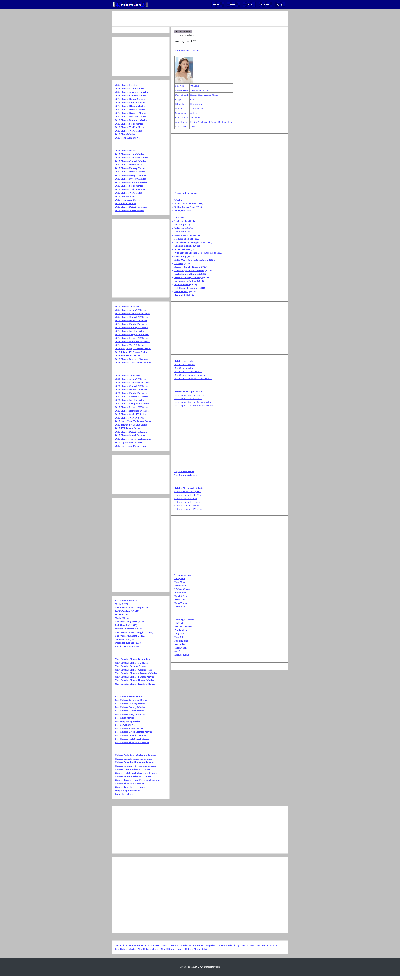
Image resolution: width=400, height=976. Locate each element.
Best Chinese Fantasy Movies (130, 707)
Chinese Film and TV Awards (262, 945)
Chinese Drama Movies (185, 498)
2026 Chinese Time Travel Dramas (133, 362)
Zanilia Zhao (181, 630)
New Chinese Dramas (172, 949)
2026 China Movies (125, 134)
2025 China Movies (125, 196)
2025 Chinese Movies (126, 150)
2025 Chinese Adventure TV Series (132, 382)
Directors (173, 945)
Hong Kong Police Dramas (128, 790)
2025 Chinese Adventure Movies (131, 157)
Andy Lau (179, 599)
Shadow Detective (183, 235)
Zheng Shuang (181, 655)
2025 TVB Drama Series (127, 428)
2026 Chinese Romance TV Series (132, 341)
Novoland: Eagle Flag (185, 281)
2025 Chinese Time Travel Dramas (133, 439)
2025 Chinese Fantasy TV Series (131, 396)
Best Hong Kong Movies (127, 721)
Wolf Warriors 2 (123, 611)
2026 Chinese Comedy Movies (130, 95)
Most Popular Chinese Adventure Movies (136, 673)
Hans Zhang (180, 603)
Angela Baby (181, 644)
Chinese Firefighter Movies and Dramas (135, 766)
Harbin (193, 95)
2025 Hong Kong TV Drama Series (133, 421)
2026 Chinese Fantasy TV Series (131, 327)
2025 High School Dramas (128, 442)
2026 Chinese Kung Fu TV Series (132, 334)
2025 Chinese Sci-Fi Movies (129, 186)
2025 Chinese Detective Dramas (131, 432)
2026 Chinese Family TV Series (131, 324)
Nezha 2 (119, 604)
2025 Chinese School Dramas (130, 435)
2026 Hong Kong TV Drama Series (133, 348)
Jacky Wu (179, 578)
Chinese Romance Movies (187, 505)
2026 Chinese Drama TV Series (131, 320)
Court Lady (180, 256)
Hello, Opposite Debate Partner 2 (191, 260)
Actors (176, 35)
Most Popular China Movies (188, 398)
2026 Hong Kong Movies (127, 138)
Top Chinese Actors (184, 471)
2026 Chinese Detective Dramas (131, 359)
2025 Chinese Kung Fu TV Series (132, 403)
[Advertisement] (187, 18)
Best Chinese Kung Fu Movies (130, 714)
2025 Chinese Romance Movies (131, 182)
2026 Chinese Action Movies (129, 88)
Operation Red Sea (124, 643)
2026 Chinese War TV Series (129, 345)
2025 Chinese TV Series (127, 375)
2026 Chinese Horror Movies (130, 109)
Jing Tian (179, 633)
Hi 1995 (178, 224)
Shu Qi (177, 651)
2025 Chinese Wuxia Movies (129, 210)
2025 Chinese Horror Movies (130, 171)
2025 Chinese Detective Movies (131, 207)
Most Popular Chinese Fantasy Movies (134, 677)
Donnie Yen (180, 585)
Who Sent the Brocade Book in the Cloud (195, 253)
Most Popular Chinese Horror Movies (134, 680)
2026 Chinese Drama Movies (130, 99)
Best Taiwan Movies (125, 725)
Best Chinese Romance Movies (189, 375)
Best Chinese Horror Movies (129, 710)
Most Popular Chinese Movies (189, 395)
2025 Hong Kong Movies (127, 200)
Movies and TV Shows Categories (197, 945)
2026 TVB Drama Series (127, 355)
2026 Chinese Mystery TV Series (131, 338)
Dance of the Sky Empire (187, 267)
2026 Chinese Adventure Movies (131, 92)
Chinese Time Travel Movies (129, 783)
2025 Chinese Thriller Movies (130, 189)
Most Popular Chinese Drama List (132, 659)
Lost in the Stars (123, 646)
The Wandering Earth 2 (127, 635)
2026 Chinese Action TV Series (130, 310)
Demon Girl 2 (181, 291)
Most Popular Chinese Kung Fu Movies (135, 684)
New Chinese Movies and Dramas (132, 945)
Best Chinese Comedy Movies (130, 703)
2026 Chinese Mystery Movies (130, 116)
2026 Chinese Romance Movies (131, 120)
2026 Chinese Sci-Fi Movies (129, 123)
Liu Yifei (178, 623)
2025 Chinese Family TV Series (131, 393)
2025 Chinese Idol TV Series (129, 400)
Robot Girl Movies (124, 794)
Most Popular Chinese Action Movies (134, 670)
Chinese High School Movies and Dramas (136, 773)
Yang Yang (179, 582)
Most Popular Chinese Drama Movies (192, 402)
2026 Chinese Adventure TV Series (132, 313)
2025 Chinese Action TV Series (130, 379)
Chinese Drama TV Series (187, 502)
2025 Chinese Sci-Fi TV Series (130, 414)
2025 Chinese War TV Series (129, 418)
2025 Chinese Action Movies (129, 154)
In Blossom (180, 228)
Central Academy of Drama (203, 122)
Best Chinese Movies (184, 364)
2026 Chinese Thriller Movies (130, 127)
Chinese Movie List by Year (187, 491)
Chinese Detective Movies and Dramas (134, 762)
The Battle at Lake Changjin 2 (130, 632)
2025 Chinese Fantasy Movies (130, 168)
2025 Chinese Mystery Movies (130, 178)
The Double (180, 231)
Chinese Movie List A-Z (197, 949)
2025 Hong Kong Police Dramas (131, 446)
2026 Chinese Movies (126, 85)
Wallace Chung (182, 589)
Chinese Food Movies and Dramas (132, 769)
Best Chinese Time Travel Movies (132, 742)
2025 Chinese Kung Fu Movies (130, 175)
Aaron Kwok (181, 592)
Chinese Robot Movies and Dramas (133, 776)
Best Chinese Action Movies (129, 696)
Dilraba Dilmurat (183, 626)
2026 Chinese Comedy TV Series (131, 317)
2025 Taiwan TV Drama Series (131, 425)
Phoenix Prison (182, 284)
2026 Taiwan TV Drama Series (131, 352)
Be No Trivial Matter (185, 203)
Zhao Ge (178, 263)
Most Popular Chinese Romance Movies (193, 405)
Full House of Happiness (186, 288)
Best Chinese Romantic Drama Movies (193, 378)
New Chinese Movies (148, 949)
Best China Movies (183, 368)
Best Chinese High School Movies (132, 739)
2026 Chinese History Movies (130, 106)
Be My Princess (182, 249)
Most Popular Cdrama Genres (130, 666)
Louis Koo (179, 606)
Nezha (118, 618)
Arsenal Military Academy (188, 277)
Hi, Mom (119, 614)
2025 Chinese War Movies (128, 193)
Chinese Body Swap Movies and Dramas (135, 755)
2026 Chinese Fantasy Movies (130, 102)
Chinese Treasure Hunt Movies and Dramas (137, 780)
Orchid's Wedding (183, 246)
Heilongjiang (204, 95)
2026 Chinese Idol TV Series (129, 331)
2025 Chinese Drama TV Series (131, 389)
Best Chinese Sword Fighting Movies (133, 732)
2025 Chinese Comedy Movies (130, 161)
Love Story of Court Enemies (189, 270)
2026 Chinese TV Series (127, 306)
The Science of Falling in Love (189, 242)
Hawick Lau (180, 596)
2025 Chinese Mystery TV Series (131, 407)
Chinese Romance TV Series (188, 509)
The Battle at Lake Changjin (129, 607)
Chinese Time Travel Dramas (130, 787)
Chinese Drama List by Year (188, 495)
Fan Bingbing (181, 640)
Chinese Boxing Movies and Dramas (133, 759)
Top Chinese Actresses (185, 475)
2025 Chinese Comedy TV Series (131, 386)
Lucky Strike (181, 221)
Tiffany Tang (181, 648)
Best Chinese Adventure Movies (131, 700)
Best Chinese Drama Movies (188, 371)
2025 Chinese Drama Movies (130, 164)
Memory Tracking (183, 238)
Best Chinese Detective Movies (130, 735)
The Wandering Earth (126, 621)
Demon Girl (180, 295)
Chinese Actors (159, 945)
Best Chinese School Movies (129, 728)
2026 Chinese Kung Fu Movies (130, 113)
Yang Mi (178, 637)
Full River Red (122, 625)
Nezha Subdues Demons (186, 274)
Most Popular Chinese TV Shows (131, 662)
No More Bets (122, 639)
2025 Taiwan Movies (125, 203)
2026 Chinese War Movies (128, 131)
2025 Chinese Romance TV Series (132, 410)
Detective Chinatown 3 (126, 628)
